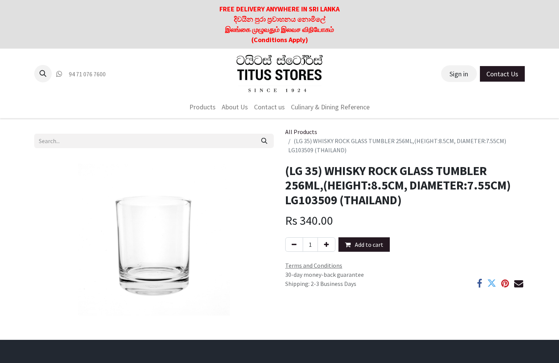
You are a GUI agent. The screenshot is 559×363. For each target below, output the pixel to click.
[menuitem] (202, 107)
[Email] (518, 283)
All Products (301, 132)
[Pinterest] (505, 283)
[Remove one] (294, 244)
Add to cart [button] (368, 244)
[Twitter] (491, 283)
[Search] (264, 141)
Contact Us (502, 73)
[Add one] (326, 244)
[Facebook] (479, 283)
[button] (43, 73)
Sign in (458, 73)
